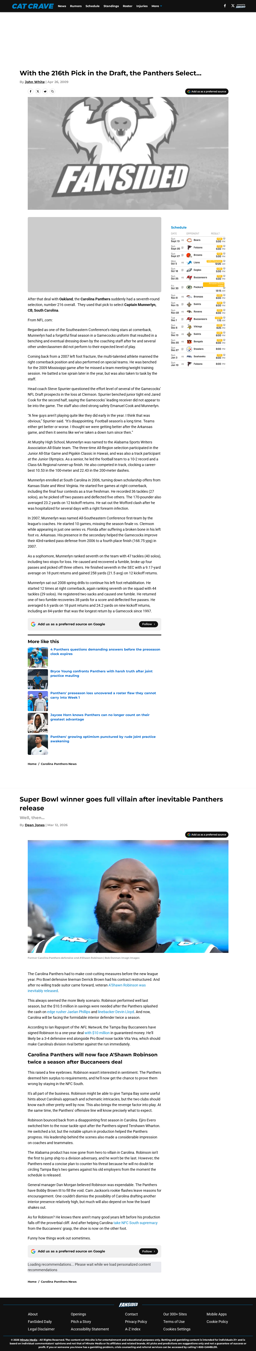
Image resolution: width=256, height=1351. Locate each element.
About (33, 1314)
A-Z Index (132, 1329)
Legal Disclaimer (41, 1329)
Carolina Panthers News (58, 764)
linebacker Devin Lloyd (116, 1012)
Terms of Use (174, 1321)
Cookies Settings (176, 1329)
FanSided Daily (40, 1321)
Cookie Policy (217, 1321)
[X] (233, 5)
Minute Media (28, 1339)
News (62, 6)
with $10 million (97, 1033)
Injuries (142, 6)
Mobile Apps (217, 1314)
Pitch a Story (81, 1321)
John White (35, 82)
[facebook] (225, 5)
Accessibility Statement (90, 1329)
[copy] (52, 91)
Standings (111, 6)
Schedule (93, 6)
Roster (127, 6)
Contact (131, 1314)
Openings (78, 1314)
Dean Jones (35, 825)
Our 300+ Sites (175, 1314)
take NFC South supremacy (136, 1223)
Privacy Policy (136, 1321)
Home (32, 764)
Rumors (76, 6)
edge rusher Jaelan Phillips (68, 1012)
